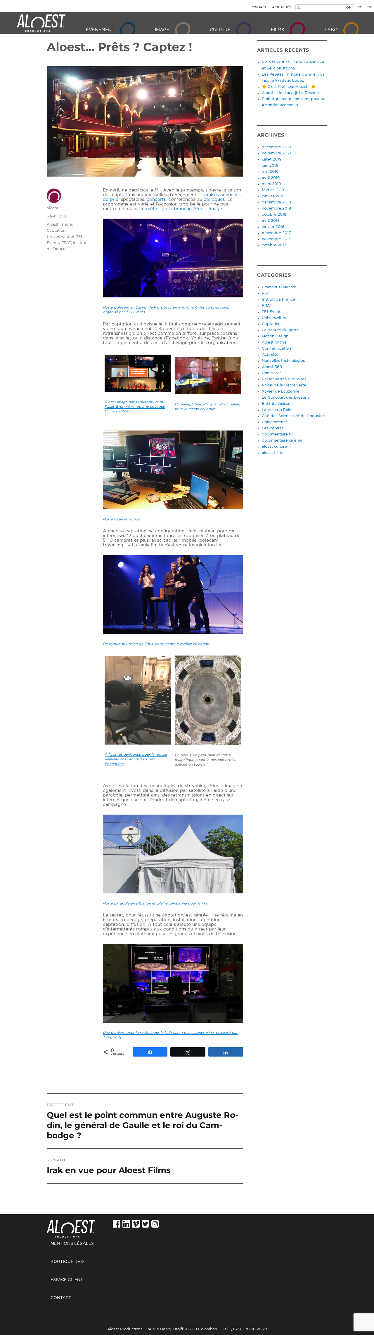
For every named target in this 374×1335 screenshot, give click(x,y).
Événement (100, 30)
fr (359, 7)
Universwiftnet (61, 236)
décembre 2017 (276, 233)
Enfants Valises (276, 404)
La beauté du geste (280, 330)
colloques (214, 199)
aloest (52, 207)
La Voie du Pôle (276, 410)
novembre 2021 (276, 153)
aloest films (272, 453)
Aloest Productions (41, 23)
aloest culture (274, 447)
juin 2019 (270, 166)
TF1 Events (272, 312)
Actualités (281, 7)
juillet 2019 (271, 159)
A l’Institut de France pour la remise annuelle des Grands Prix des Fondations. (136, 759)
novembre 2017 (276, 239)
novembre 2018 (276, 208)
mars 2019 (271, 184)
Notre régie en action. (122, 519)
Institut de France (278, 299)
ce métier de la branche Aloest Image (180, 209)
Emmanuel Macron (279, 287)
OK (348, 7)
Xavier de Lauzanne (280, 391)
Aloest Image (59, 224)
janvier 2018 (273, 227)
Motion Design (275, 336)
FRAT (66, 242)
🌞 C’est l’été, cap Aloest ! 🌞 (289, 87)
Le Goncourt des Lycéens (285, 398)
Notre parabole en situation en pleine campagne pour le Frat (156, 903)
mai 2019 (270, 172)
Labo (331, 30)
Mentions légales (72, 1244)
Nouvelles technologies (283, 361)
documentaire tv (277, 434)
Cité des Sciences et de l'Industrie (293, 416)
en (369, 7)
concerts (156, 199)
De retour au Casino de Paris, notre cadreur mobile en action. (156, 644)
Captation (56, 230)
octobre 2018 (274, 215)
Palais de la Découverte (284, 385)
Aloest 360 (272, 367)
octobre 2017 (274, 245)
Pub (265, 293)
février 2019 (273, 190)
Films (277, 30)
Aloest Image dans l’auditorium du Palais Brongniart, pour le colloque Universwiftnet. (135, 406)
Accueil (78, 1225)
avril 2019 (271, 178)
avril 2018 (271, 221)
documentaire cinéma (282, 440)
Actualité (270, 355)
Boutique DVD (67, 1262)
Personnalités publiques (284, 379)
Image (162, 30)
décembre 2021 (276, 147)
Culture (220, 30)
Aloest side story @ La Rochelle (291, 93)
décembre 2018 (276, 202)
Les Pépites (272, 428)
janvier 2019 (273, 196)
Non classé (272, 373)
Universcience (275, 422)
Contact (259, 7)
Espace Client (67, 1280)
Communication (276, 349)
